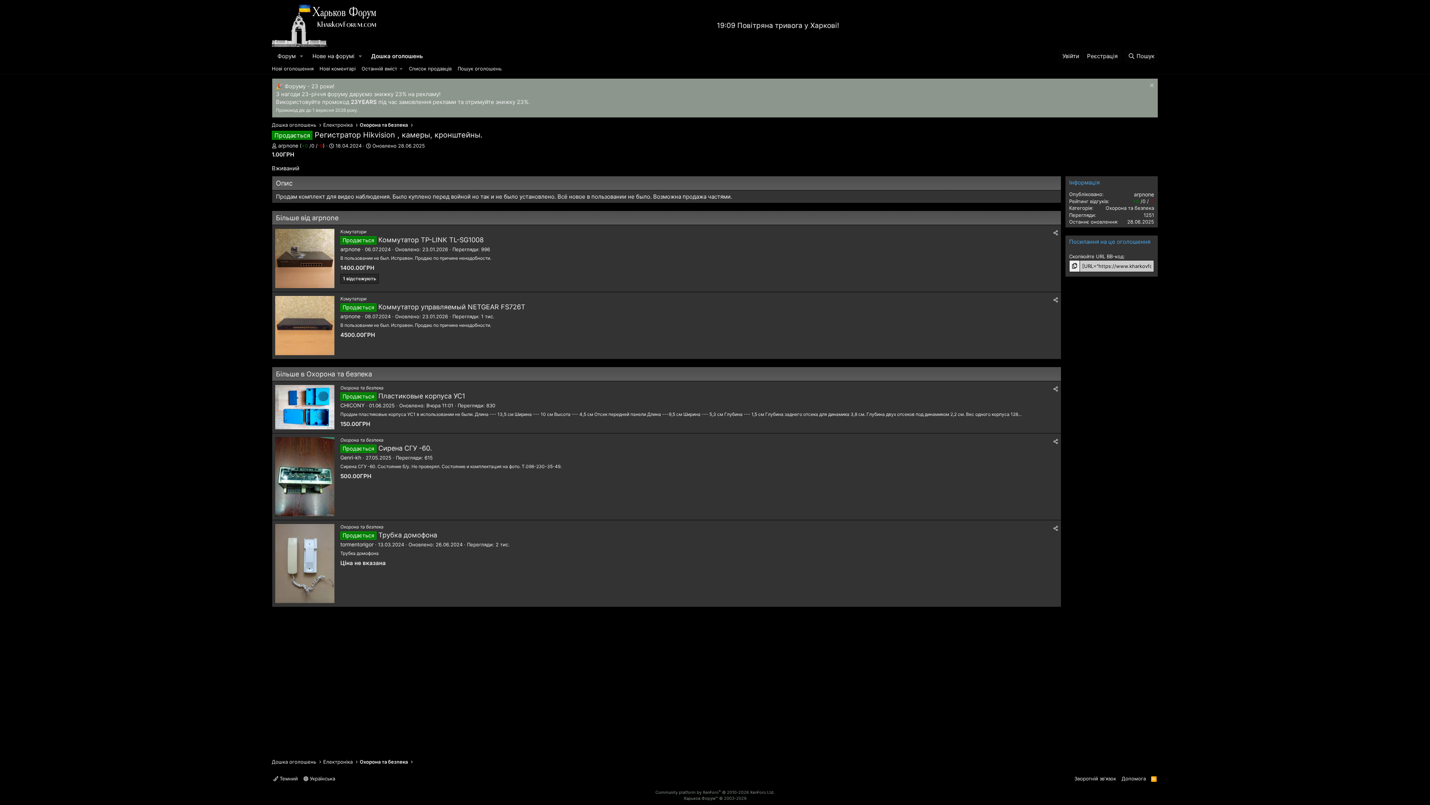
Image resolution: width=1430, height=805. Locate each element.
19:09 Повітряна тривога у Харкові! (778, 25)
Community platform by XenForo (715, 792)
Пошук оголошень (480, 69)
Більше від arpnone (307, 218)
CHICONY (352, 405)
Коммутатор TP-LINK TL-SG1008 (431, 240)
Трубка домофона (407, 535)
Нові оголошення (293, 69)
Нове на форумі (333, 56)
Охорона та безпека (362, 388)
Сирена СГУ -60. (405, 448)
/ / (312, 146)
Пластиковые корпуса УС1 (421, 396)
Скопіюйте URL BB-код (1096, 256)
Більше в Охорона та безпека (324, 374)
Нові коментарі (338, 69)
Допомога (1134, 779)
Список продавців (430, 69)
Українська (321, 779)
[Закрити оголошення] (1151, 86)
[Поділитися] (1055, 233)
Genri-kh (350, 457)
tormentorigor (357, 544)
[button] (301, 56)
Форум (286, 56)
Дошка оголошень (397, 56)
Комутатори (353, 231)
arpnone (288, 145)
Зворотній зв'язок (1095, 779)
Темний (288, 779)
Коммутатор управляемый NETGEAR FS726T (451, 307)
